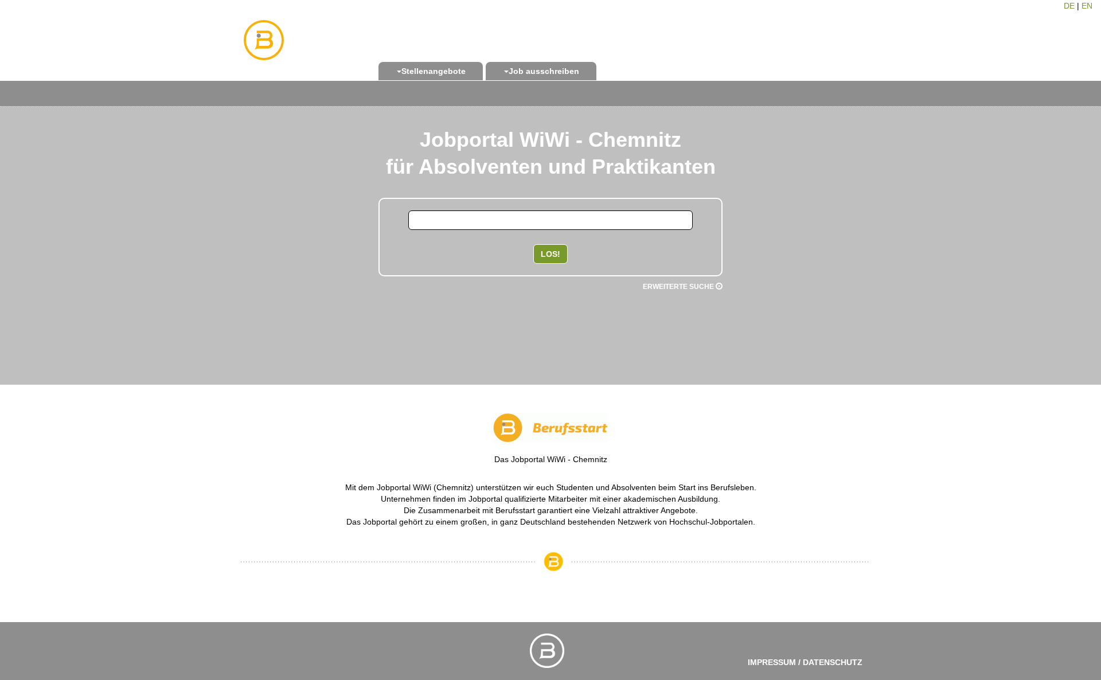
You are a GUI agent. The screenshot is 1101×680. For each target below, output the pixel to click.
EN (1087, 5)
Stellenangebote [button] (433, 71)
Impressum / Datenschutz (805, 662)
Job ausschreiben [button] (544, 71)
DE (1069, 5)
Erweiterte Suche (679, 287)
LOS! (550, 254)
